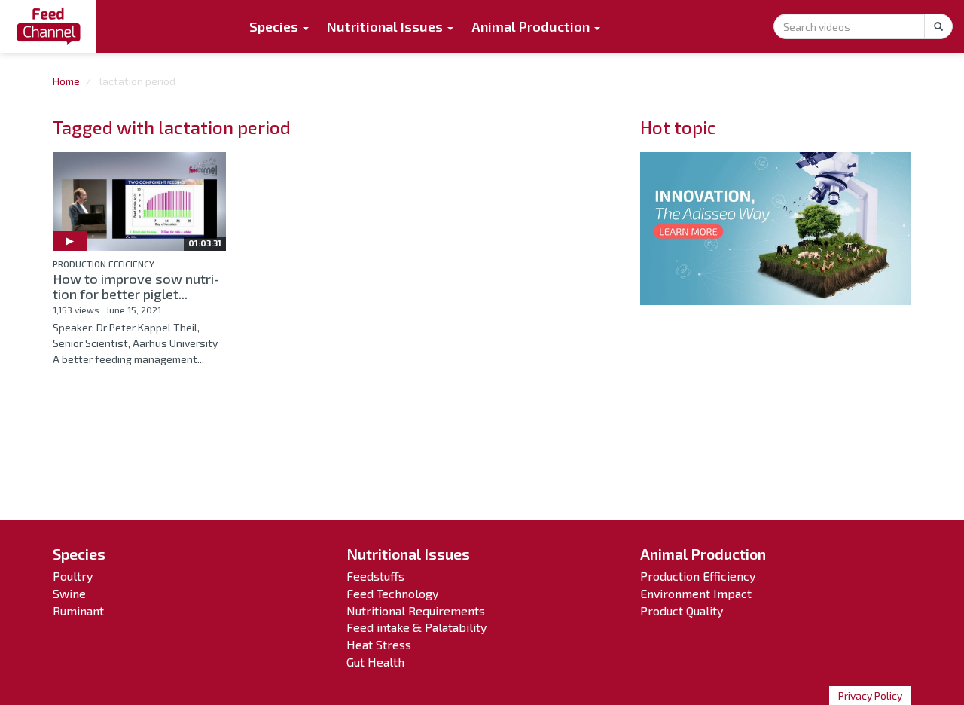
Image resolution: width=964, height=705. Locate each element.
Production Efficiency (103, 263)
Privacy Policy (870, 695)
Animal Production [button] (532, 26)
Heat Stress (378, 644)
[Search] (938, 26)
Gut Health (375, 662)
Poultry (73, 576)
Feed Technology (392, 593)
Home (66, 81)
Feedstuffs (375, 576)
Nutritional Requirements (415, 610)
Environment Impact (696, 593)
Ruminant (78, 610)
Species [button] (275, 26)
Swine (69, 593)
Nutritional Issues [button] (386, 26)
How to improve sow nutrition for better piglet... (136, 286)
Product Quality (681, 610)
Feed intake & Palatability (416, 627)
